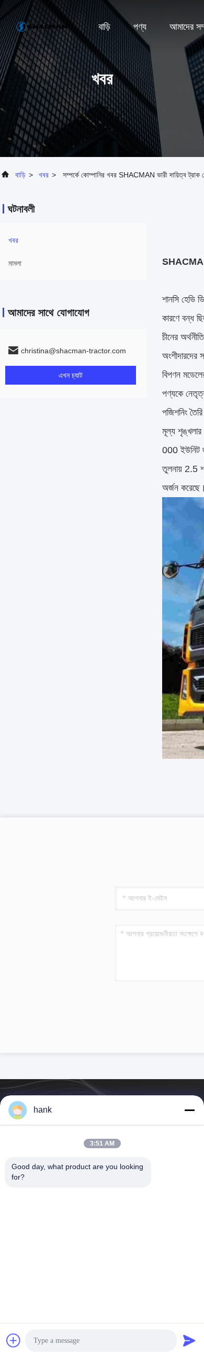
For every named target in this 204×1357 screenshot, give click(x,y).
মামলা (14, 263)
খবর (44, 175)
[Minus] (189, 1110)
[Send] (189, 1340)
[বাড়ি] (42, 26)
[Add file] (13, 1340)
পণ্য (139, 26)
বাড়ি (104, 26)
